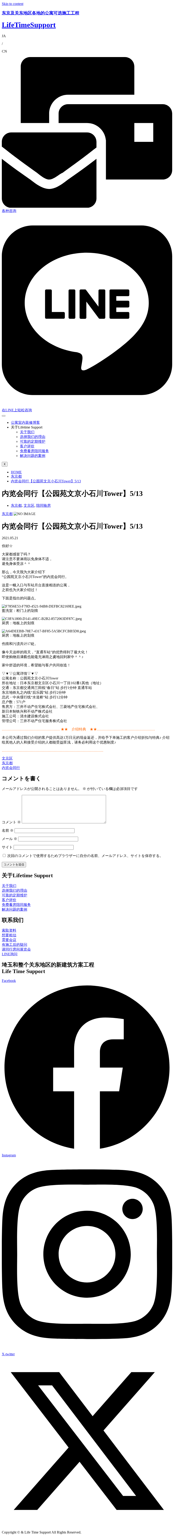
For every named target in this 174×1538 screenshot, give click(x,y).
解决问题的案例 (32, 456)
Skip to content (12, 4)
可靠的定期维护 (32, 441)
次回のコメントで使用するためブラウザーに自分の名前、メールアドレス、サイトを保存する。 (85, 856)
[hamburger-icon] (3, 416)
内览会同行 (11, 768)
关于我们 (27, 432)
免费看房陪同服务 (34, 451)
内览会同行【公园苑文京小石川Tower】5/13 (46, 481)
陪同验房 (43, 505)
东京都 (16, 476)
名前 (8, 830)
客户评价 (27, 446)
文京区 (29, 505)
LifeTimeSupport (29, 25)
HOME (16, 472)
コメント (11, 822)
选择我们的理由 (32, 437)
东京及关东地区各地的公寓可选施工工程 (40, 13)
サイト (7, 847)
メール (9, 839)
